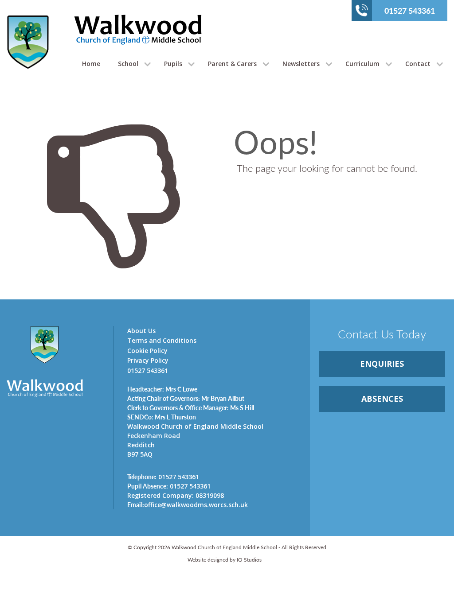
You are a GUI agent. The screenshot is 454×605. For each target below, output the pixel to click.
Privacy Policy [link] (147, 360)
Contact (418, 63)
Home (91, 63)
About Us (141, 330)
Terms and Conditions (161, 340)
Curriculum (362, 63)
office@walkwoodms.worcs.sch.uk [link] (187, 504)
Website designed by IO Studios (225, 559)
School (128, 63)
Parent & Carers (232, 63)
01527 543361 (409, 10)
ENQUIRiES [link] (382, 363)
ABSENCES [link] (382, 398)
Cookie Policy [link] (147, 350)
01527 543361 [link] (163, 476)
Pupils (173, 63)
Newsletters (301, 63)
